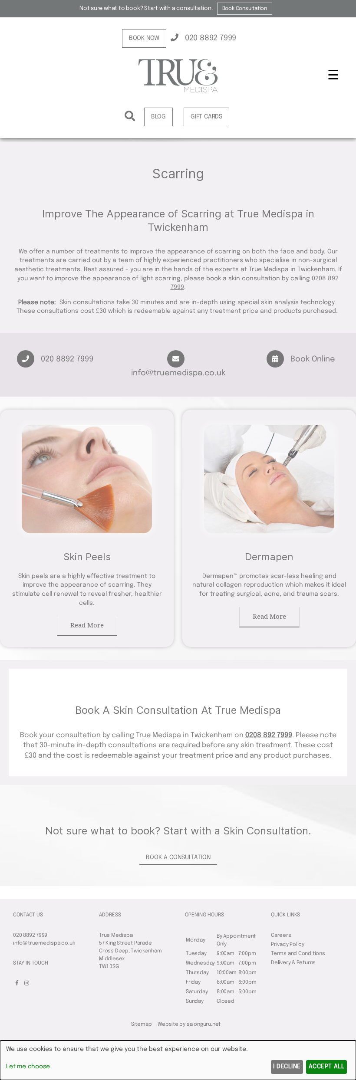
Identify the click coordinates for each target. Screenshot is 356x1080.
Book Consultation (244, 8)
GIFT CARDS (206, 117)
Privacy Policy (287, 944)
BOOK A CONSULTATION (178, 857)
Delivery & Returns (293, 962)
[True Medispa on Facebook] (17, 983)
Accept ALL (327, 1067)
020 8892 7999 (209, 38)
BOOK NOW (144, 38)
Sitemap (141, 1024)
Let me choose (28, 1067)
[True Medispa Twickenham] (178, 77)
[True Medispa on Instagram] (26, 983)
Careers (281, 935)
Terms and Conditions (298, 953)
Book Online (311, 359)
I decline (286, 1067)
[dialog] (178, 1060)
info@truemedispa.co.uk (44, 943)
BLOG (158, 117)
